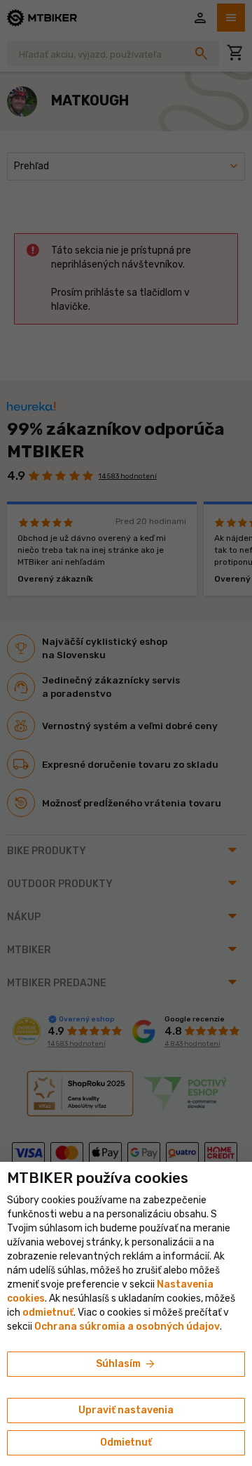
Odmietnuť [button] (126, 1442)
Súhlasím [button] (126, 1364)
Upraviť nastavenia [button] (126, 1410)
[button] (48, 1312)
